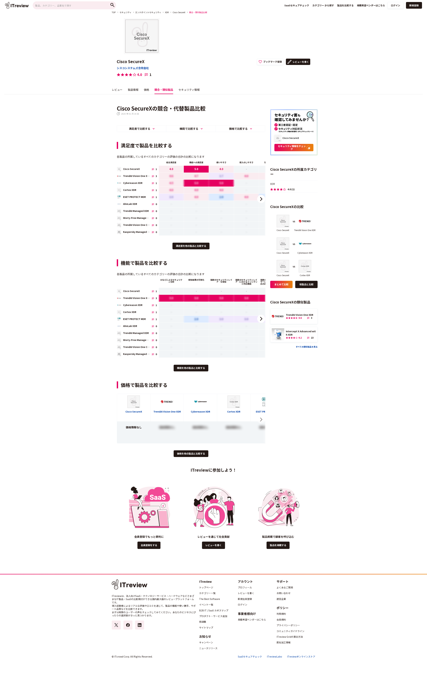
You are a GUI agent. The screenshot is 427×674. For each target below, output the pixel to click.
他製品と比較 (306, 284)
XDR (167, 12)
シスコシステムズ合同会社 (133, 68)
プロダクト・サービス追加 (213, 616)
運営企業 (281, 599)
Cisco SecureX (179, 12)
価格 (146, 90)
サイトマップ (206, 627)
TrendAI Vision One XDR (167, 411)
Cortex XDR (233, 411)
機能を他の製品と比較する (191, 368)
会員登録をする (149, 545)
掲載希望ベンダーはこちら (252, 619)
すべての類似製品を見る (307, 346)
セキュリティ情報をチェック (292, 147)
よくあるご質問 (285, 587)
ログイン (395, 5)
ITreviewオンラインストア (301, 656)
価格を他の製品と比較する (191, 453)
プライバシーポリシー (288, 625)
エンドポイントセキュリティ (148, 12)
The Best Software (209, 599)
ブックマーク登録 (272, 61)
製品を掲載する (278, 545)
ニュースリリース (208, 648)
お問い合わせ (284, 593)
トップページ (206, 587)
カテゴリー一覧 (207, 593)
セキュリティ (125, 12)
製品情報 (133, 90)
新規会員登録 (245, 599)
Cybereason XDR (200, 411)
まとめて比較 (281, 284)
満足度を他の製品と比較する (191, 245)
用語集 (202, 621)
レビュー (117, 90)
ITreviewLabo (274, 656)
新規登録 (414, 5)
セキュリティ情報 (189, 90)
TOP (114, 12)
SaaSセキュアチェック (250, 656)
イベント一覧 (206, 604)
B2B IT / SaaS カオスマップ (213, 610)
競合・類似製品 (163, 90)
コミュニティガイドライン (290, 631)
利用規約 (281, 613)
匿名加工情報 (284, 642)
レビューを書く (301, 61)
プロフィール (245, 587)
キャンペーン (206, 642)
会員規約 (281, 619)
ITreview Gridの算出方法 (290, 636)
